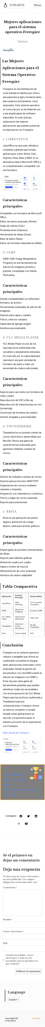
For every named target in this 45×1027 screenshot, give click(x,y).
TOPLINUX (17, 5)
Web (5, 943)
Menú (37, 5)
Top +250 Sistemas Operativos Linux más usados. (14, 779)
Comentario (10, 887)
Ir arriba (36, 1018)
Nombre (8, 919)
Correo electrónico (13, 931)
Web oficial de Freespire (16, 732)
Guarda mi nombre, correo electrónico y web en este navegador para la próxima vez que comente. (22, 959)
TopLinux (23, 41)
